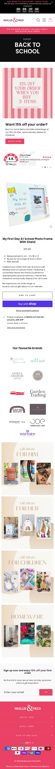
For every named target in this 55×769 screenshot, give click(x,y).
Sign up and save (26, 735)
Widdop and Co (10, 269)
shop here (15, 141)
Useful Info (27, 717)
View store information (16, 328)
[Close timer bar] (52, 2)
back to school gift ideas (14, 286)
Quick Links (27, 726)
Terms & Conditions (39, 766)
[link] (27, 159)
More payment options (27, 310)
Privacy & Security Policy (17, 766)
